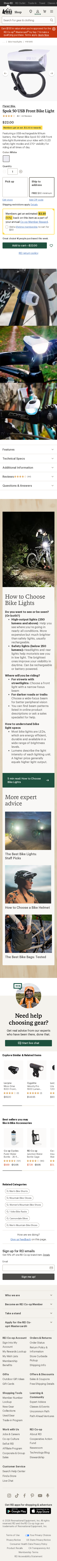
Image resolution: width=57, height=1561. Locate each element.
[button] (28, 73)
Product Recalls (15, 1548)
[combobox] (28, 20)
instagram (9, 1495)
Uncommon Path (39, 1411)
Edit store (8, 199)
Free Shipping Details (42, 1383)
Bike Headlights (15, 42)
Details (34, 204)
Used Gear (9, 1415)
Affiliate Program (12, 1448)
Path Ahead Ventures (42, 1416)
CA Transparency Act (39, 1548)
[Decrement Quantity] (5, 171)
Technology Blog (40, 1452)
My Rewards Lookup (14, 1351)
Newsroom (36, 1447)
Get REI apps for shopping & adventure (28, 1504)
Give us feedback (20, 1239)
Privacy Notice (13, 1540)
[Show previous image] (5, 73)
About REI (36, 1434)
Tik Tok (17, 1495)
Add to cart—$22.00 (24, 245)
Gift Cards (8, 1383)
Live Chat (8, 1480)
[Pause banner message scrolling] (53, 29)
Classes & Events (39, 1406)
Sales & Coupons (40, 1378)
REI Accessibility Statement (28, 1556)
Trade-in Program (12, 1420)
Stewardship (37, 1457)
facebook (24, 1495)
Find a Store (9, 1475)
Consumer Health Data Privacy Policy (28, 1544)
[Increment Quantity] (21, 171)
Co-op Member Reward (34, 221)
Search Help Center (14, 1471)
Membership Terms (28, 1552)
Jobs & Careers (11, 1434)
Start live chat (30, 1042)
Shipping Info (38, 1365)
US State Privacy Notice (38, 1540)
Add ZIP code (36, 199)
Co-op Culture (11, 1438)
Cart (44, 11)
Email (5, 1261)
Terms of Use (13, 1535)
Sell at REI (8, 1443)
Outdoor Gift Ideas (13, 1378)
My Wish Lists (10, 1356)
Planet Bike (9, 106)
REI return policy (28, 252)
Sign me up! (28, 1276)
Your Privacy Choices (40, 1535)
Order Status (37, 1342)
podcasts (47, 1495)
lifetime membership (27, 227)
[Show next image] (51, 73)
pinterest (32, 1495)
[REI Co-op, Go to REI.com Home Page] (7, 11)
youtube (40, 1495)
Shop (18, 12)
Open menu (51, 11)
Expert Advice (38, 1401)
